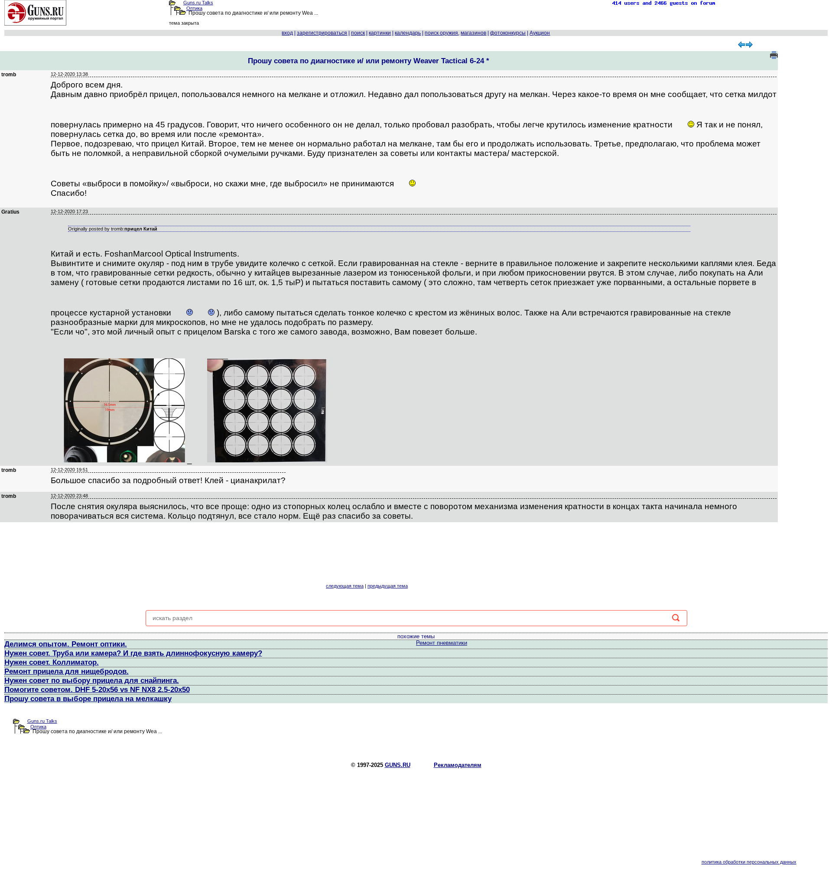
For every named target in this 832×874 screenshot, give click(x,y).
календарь (408, 33)
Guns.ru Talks (198, 2)
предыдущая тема (387, 585)
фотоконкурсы (508, 33)
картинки (380, 33)
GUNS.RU (397, 765)
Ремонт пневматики (441, 643)
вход (287, 33)
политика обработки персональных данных (749, 861)
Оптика (194, 8)
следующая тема (345, 585)
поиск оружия (441, 33)
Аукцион (540, 33)
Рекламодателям (457, 765)
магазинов (473, 33)
